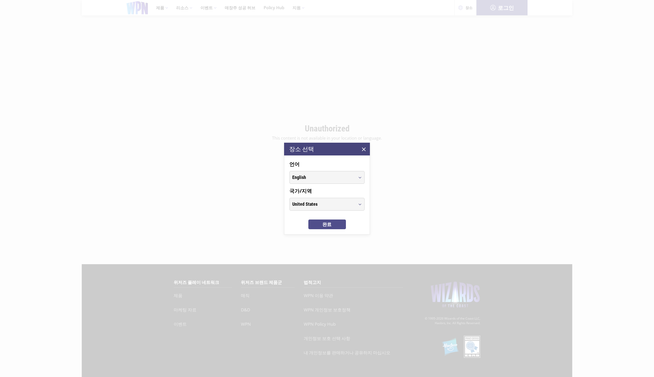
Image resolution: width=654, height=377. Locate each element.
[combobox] (322, 177)
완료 (327, 224)
